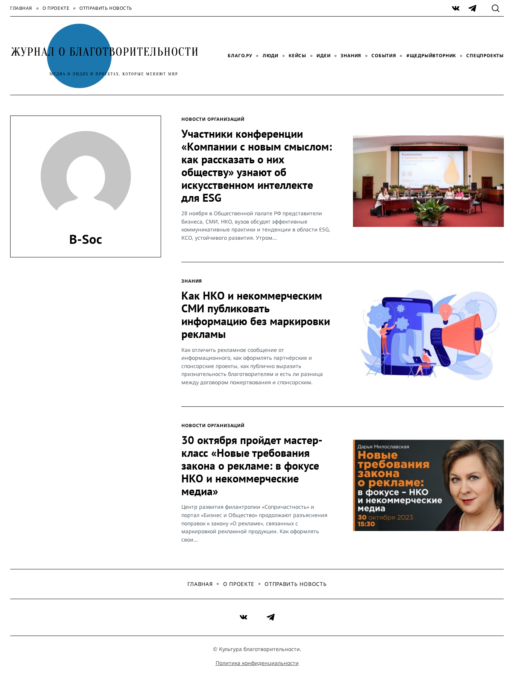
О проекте (56, 8)
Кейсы (297, 55)
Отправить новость (105, 8)
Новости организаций (213, 119)
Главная (21, 8)
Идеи (323, 55)
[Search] (495, 8)
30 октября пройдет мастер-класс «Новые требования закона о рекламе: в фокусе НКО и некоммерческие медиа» (251, 465)
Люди (270, 55)
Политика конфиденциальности (257, 662)
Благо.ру (240, 55)
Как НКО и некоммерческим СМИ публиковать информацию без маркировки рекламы (255, 314)
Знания (351, 55)
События (383, 55)
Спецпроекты (485, 55)
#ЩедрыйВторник (431, 55)
